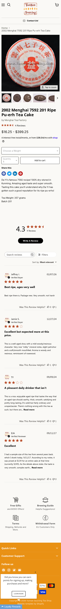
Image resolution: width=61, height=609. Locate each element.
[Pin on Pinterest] (20, 173)
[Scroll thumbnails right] (56, 98)
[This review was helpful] (48, 479)
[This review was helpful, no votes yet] (48, 306)
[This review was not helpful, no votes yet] (53, 364)
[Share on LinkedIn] (15, 173)
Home (4, 28)
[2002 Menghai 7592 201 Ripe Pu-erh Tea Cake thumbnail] (17, 98)
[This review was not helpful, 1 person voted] (53, 306)
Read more (29, 409)
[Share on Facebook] (3, 173)
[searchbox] (17, 254)
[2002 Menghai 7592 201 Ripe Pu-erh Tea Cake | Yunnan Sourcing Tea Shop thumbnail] (6, 98)
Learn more (19, 593)
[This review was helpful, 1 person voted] (48, 364)
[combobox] (44, 262)
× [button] (35, 572)
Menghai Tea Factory (16, 120)
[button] (22, 606)
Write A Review (30, 240)
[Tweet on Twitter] (9, 173)
